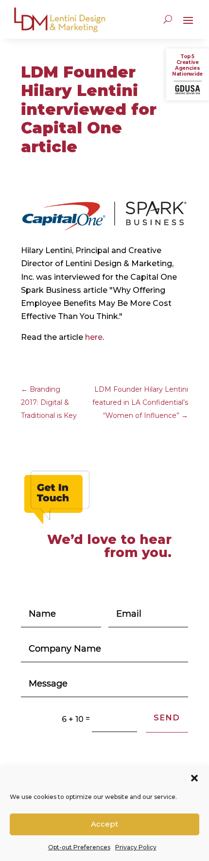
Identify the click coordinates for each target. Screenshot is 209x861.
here (94, 337)
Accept (104, 824)
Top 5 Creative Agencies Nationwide (187, 65)
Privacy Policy (136, 847)
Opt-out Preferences (79, 847)
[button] (194, 778)
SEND (167, 717)
